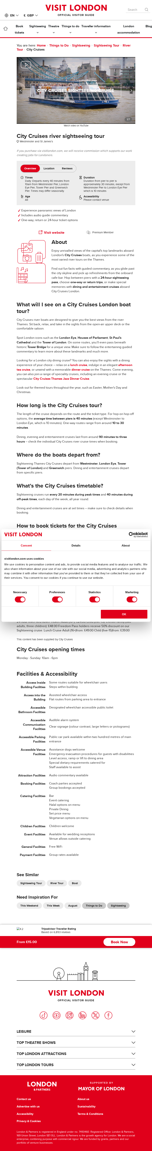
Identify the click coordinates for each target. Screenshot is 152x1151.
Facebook (108, 1015)
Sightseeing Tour (106, 45)
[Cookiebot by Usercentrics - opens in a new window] (131, 534)
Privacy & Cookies (29, 1121)
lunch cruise (78, 365)
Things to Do (59, 45)
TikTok (43, 1015)
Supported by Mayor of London (101, 1086)
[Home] (5, 29)
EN (12, 15)
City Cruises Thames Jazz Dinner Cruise (61, 378)
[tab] (30, 168)
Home (41, 45)
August (72, 906)
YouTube (56, 1015)
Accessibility (25, 1114)
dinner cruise (81, 369)
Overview (30, 168)
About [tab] (126, 545)
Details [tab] (76, 545)
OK (124, 614)
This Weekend (29, 906)
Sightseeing (81, 45)
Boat (75, 883)
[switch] (57, 599)
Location (49, 168)
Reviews (67, 168)
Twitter (95, 1015)
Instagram (69, 1015)
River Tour (56, 883)
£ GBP (29, 15)
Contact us (24, 1099)
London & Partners (42, 1086)
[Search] (146, 9)
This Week (53, 906)
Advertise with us (28, 1106)
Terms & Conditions (90, 1114)
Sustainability (86, 1106)
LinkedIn (82, 1015)
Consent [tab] (26, 545)
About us (83, 1099)
